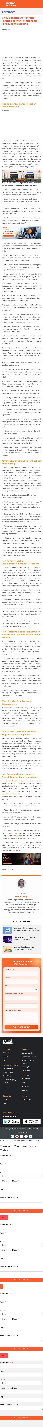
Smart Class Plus (27, 1053)
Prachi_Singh (21, 896)
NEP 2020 (25, 1086)
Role (7, 985)
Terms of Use (8, 1068)
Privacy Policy (8, 1072)
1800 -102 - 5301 (22, 1133)
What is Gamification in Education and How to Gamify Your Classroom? (26, 929)
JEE (4, 1107)
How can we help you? (13, 1010)
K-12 (5, 1100)
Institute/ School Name (14, 994)
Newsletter (26, 1079)
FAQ (4, 1060)
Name (7, 977)
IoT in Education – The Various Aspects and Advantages (24, 938)
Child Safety (7, 1076)
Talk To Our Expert (21, 1027)
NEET (5, 1103)
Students (7, 1096)
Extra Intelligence (10, 1112)
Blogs (24, 1082)
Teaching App (26, 1099)
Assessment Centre (29, 1057)
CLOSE (4, 1218)
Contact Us (7, 1053)
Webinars (25, 1090)
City (7, 1002)
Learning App (26, 1067)
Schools (25, 1049)
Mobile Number (10, 969)
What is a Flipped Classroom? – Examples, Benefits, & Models (24, 948)
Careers (6, 1056)
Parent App (26, 1070)
